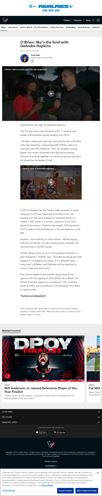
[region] (51, 482)
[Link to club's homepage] (5, 19)
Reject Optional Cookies (87, 491)
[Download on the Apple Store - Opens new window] (41, 432)
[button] (51, 93)
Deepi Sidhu (35, 55)
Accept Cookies (65, 491)
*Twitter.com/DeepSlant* (33, 295)
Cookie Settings (8, 490)
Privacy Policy (51, 461)
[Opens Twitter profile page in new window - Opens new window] (32, 61)
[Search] (93, 20)
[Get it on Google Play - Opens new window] (59, 433)
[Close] (98, 473)
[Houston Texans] (51, 444)
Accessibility (51, 466)
